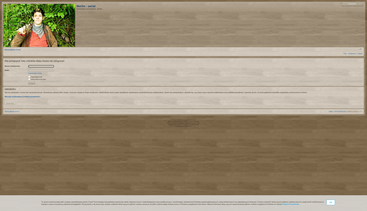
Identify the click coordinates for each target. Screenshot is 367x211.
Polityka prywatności (31, 97)
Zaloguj (359, 53)
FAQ (344, 53)
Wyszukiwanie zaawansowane (352, 6)
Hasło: (7, 70)
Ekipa (331, 111)
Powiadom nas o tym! (193, 123)
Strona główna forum (13, 50)
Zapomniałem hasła (35, 73)
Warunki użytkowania (13, 97)
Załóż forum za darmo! (191, 121)
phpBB (185, 124)
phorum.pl (192, 120)
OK (330, 202)
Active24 (179, 124)
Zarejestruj (352, 53)
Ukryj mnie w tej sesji (38, 79)
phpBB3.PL (188, 126)
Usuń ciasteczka (340, 111)
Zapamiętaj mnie (36, 77)
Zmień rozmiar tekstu (360, 49)
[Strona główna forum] (40, 24)
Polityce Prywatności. (291, 204)
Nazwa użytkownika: (12, 66)
